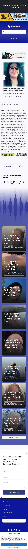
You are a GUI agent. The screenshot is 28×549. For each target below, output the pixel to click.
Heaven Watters (20, 93)
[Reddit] (7, 96)
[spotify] (19, 530)
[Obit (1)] (14, 62)
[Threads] (23, 182)
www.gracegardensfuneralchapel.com (12, 151)
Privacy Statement (16, 547)
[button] (26, 533)
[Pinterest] (16, 96)
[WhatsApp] (12, 96)
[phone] (18, 7)
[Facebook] (3, 96)
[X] (5, 96)
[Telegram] (14, 96)
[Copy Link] (21, 96)
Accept (14, 544)
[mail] (15, 7)
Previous (8, 166)
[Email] (18, 96)
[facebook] (10, 7)
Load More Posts (14, 437)
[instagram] (13, 7)
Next (21, 166)
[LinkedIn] (10, 96)
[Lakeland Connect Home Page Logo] (14, 24)
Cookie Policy (10, 547)
